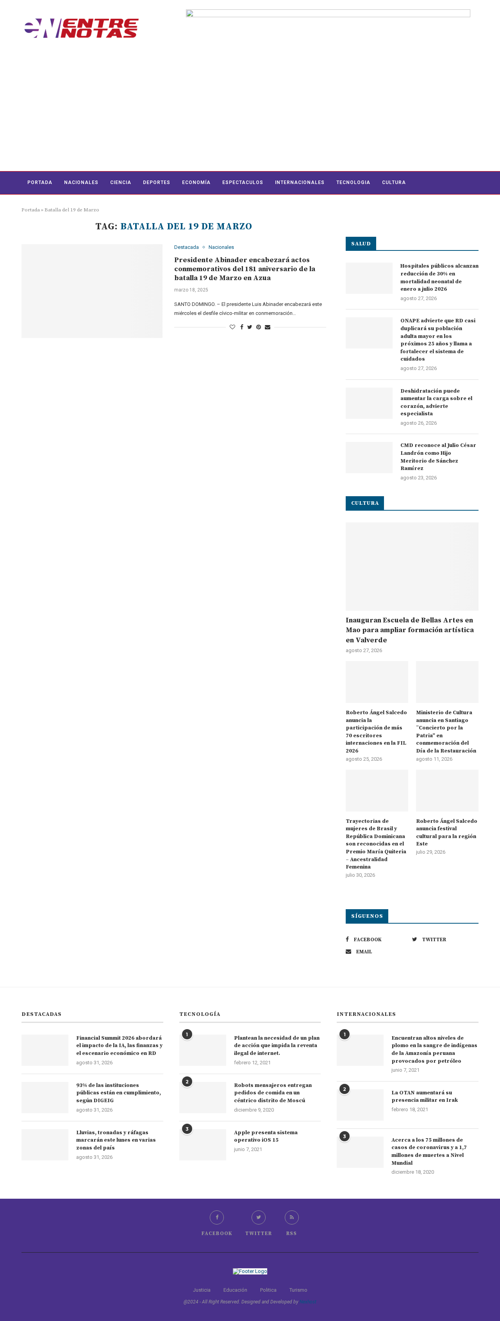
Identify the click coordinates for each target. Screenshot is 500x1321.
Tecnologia (353, 182)
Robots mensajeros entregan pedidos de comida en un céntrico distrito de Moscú (273, 1093)
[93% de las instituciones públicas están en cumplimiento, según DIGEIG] (44, 1097)
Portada (39, 182)
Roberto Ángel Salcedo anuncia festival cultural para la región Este (446, 833)
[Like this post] (232, 327)
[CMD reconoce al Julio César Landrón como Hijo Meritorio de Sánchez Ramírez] (369, 457)
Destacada (186, 247)
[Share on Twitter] (249, 327)
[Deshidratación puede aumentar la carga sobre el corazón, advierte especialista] (369, 403)
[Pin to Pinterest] (258, 327)
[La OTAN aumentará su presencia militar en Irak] (360, 1105)
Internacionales (300, 182)
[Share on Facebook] (241, 327)
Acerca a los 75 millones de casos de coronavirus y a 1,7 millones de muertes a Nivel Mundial (429, 1152)
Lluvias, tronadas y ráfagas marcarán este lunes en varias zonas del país (116, 1140)
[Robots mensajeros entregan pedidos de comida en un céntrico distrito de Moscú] (202, 1097)
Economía (196, 182)
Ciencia (120, 182)
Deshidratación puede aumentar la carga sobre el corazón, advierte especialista (436, 403)
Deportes (156, 182)
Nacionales (81, 182)
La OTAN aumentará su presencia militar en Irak (424, 1096)
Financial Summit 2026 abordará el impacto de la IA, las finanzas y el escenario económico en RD (119, 1046)
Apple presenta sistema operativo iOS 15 (266, 1136)
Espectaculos (242, 182)
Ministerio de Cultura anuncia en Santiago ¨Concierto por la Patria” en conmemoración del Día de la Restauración (446, 731)
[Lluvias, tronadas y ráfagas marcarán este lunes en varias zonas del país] (44, 1144)
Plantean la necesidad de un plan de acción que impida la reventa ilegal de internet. (277, 1046)
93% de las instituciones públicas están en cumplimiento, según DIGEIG (118, 1093)
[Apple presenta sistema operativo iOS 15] (202, 1144)
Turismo (298, 1290)
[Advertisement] (250, 112)
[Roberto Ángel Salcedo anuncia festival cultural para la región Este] (447, 791)
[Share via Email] (267, 327)
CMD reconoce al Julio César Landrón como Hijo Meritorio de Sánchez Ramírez (438, 457)
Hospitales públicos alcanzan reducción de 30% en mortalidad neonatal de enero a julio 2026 (439, 278)
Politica (268, 1290)
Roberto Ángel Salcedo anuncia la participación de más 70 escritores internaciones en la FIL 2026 (376, 731)
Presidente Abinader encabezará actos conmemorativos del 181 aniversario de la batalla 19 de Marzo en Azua (244, 269)
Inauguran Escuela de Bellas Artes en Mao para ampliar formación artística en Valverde (410, 630)
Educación (235, 1290)
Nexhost (308, 1302)
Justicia (202, 1290)
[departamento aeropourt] (328, 12)
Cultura (394, 182)
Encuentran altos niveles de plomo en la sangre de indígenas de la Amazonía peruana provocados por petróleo (434, 1050)
